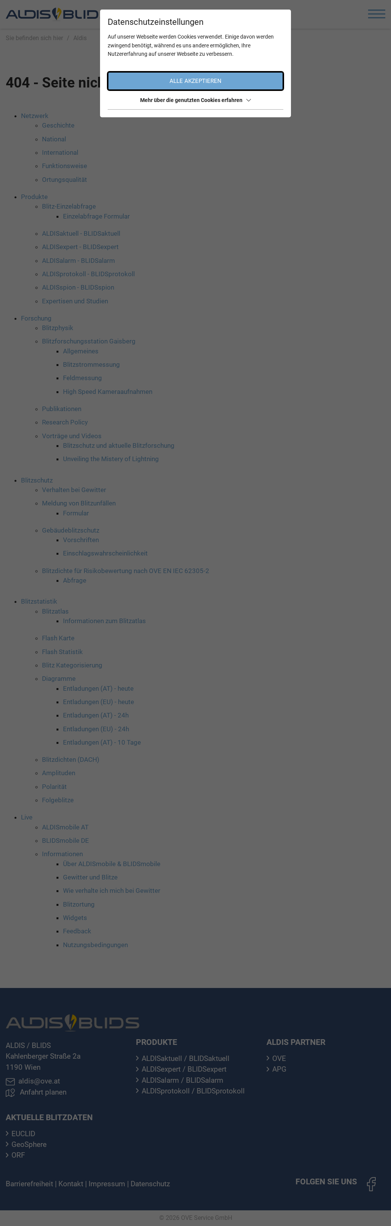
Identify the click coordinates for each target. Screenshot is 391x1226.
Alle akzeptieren (195, 81)
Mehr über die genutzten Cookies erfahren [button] (191, 100)
